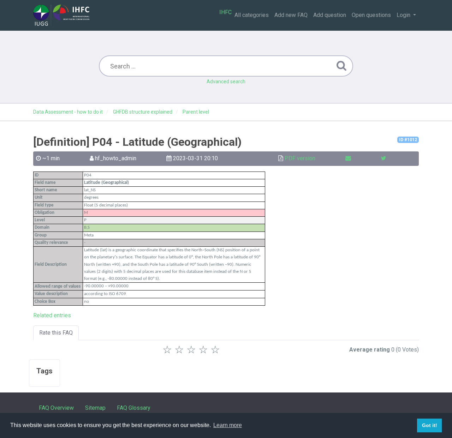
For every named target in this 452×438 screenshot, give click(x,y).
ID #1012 (408, 139)
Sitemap (95, 407)
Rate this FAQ (56, 332)
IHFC (225, 12)
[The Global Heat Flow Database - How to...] (61, 15)
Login (404, 15)
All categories (251, 15)
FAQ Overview (56, 407)
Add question (329, 15)
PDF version (300, 158)
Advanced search (226, 81)
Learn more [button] (227, 425)
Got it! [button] (429, 425)
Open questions (371, 15)
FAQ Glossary (133, 407)
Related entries (52, 315)
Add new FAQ (291, 15)
